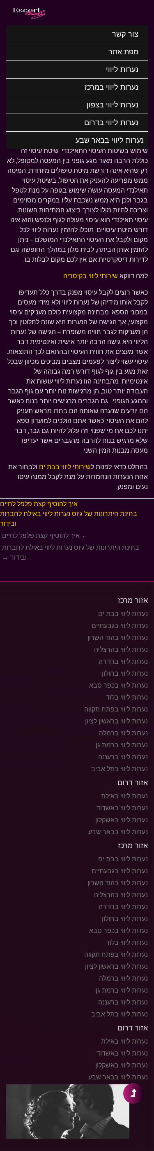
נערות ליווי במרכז (111, 87)
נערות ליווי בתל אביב (119, 769)
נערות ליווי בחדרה (123, 661)
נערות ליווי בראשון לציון (116, 721)
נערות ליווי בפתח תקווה (116, 709)
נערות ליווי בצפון (112, 104)
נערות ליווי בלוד (127, 697)
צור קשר (125, 34)
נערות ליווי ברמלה (123, 733)
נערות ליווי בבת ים (123, 614)
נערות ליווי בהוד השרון (117, 638)
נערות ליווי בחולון (125, 673)
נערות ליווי (122, 69)
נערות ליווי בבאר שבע (110, 140)
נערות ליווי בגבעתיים (120, 626)
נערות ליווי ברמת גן (122, 745)
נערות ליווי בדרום (111, 122)
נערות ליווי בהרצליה (121, 649)
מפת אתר (123, 51)
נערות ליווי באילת (124, 796)
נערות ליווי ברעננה (123, 757)
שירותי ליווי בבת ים (65, 467)
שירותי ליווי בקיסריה (90, 276)
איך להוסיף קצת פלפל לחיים (39, 504)
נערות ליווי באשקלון (121, 820)
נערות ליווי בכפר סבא (118, 685)
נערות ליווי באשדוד (122, 808)
